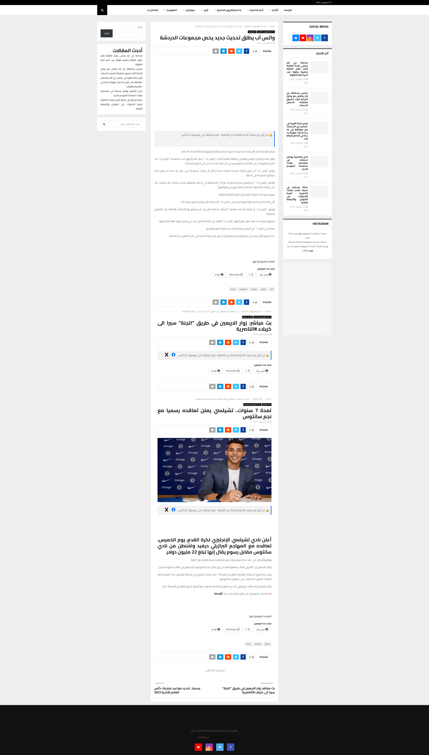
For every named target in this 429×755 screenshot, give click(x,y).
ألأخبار (275, 10)
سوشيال (190, 10)
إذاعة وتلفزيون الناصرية (229, 10)
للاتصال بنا (152, 10)
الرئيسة (288, 10)
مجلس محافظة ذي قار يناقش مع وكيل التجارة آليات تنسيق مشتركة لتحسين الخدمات (297, 99)
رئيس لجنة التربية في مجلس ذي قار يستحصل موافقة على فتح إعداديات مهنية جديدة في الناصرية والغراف (297, 131)
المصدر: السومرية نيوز (264, 261)
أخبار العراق (267, 404)
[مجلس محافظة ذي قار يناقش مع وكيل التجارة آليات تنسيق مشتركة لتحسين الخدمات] (319, 98)
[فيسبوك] (247, 142)
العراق (263, 289)
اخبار (271, 289)
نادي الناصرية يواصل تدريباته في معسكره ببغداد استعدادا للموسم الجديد (297, 163)
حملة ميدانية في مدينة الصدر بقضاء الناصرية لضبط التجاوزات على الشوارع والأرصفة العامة (297, 195)
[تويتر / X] (194, 142)
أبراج (206, 10)
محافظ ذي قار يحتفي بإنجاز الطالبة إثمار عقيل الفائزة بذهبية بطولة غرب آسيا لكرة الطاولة (297, 69)
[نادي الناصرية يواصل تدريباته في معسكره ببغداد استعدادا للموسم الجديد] (319, 161)
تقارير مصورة (247, 317)
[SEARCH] (104, 124)
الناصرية (254, 289)
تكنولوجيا (172, 10)
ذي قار (233, 289)
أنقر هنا (218, 593)
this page (308, 250)
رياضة (249, 644)
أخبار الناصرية (256, 10)
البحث (139, 27)
